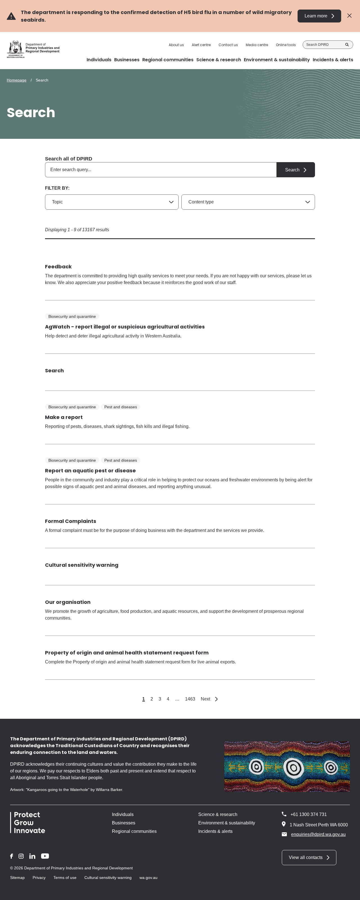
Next (209, 699)
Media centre (257, 45)
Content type (201, 202)
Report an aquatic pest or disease (90, 470)
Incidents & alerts (215, 831)
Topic (57, 202)
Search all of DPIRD (68, 159)
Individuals (123, 814)
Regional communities (134, 831)
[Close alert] (349, 16)
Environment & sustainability (226, 822)
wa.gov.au (149, 877)
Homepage (16, 80)
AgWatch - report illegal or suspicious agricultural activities (125, 326)
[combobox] (180, 169)
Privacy (39, 877)
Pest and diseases (120, 407)
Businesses (123, 822)
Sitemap (17, 877)
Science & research (217, 814)
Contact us (228, 45)
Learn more (316, 15)
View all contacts (306, 857)
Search (347, 45)
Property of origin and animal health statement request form (127, 652)
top (349, 892)
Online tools (286, 45)
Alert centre (201, 45)
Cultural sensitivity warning (81, 564)
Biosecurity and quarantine (72, 316)
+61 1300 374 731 (309, 814)
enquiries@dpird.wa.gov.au (318, 834)
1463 (190, 699)
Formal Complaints (70, 521)
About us (176, 45)
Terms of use (64, 877)
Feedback (58, 266)
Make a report (64, 417)
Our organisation (68, 602)
